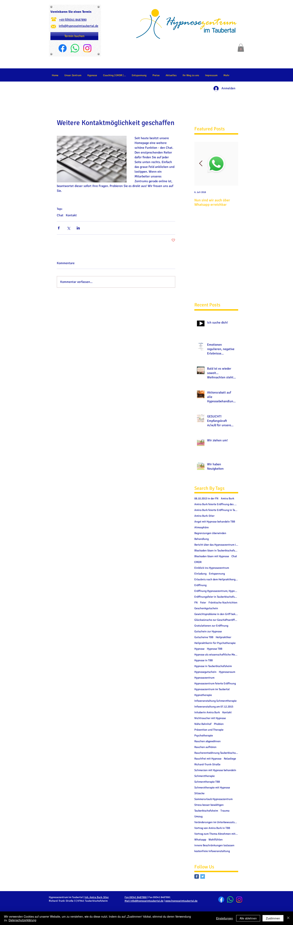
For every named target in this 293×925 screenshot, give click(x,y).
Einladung (200, 573)
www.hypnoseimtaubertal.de (181, 900)
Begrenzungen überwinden (210, 533)
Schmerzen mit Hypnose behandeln (215, 770)
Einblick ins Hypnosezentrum (211, 568)
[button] (240, 48)
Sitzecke (199, 793)
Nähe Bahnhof (202, 724)
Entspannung (217, 573)
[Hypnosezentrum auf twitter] (202, 876)
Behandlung (201, 539)
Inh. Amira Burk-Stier (97, 897)
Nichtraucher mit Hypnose (210, 718)
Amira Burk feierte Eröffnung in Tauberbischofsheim (216, 510)
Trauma (224, 810)
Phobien (219, 724)
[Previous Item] (201, 163)
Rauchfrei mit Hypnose (207, 758)
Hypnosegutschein (205, 672)
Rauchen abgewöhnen (207, 741)
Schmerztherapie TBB (207, 781)
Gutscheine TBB (203, 637)
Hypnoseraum (227, 672)
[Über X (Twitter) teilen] (68, 228)
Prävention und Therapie (208, 729)
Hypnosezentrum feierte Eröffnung (215, 683)
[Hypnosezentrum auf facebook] (196, 876)
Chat (60, 215)
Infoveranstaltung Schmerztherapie (215, 701)
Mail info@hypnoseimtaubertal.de (144, 900)
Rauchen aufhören (205, 747)
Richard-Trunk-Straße (207, 764)
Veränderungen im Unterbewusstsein (216, 822)
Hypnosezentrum (204, 677)
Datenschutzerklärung (22, 920)
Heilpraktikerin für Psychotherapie (215, 643)
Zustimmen (273, 918)
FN (196, 602)
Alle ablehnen (248, 918)
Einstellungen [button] (224, 918)
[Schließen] (288, 918)
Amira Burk (227, 498)
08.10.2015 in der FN (206, 498)
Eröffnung (200, 585)
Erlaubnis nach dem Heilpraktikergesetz (216, 579)
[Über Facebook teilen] (59, 228)
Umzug (198, 816)
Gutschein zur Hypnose (208, 631)
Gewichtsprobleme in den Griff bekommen (216, 614)
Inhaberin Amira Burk (207, 712)
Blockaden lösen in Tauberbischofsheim (216, 550)
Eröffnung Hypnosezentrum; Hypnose (216, 591)
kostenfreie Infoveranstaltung (212, 851)
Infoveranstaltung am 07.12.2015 (213, 706)
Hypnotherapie (203, 695)
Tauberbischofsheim (206, 810)
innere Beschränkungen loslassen (214, 845)
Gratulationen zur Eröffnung (211, 625)
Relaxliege (230, 758)
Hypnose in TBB (203, 660)
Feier (203, 602)
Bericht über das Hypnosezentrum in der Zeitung (216, 544)
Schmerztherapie (204, 776)
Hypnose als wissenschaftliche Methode (216, 654)
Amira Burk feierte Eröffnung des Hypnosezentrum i (216, 504)
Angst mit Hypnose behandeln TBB (214, 521)
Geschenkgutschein (206, 608)
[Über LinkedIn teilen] (78, 228)
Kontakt (71, 215)
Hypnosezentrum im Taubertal (212, 689)
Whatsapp (200, 839)
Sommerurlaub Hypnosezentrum (213, 799)
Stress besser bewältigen (209, 805)
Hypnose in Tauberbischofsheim (213, 666)
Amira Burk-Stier (204, 516)
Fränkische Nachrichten (222, 602)
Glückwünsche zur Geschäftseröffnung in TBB (216, 620)
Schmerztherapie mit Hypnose (212, 787)
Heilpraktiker (223, 637)
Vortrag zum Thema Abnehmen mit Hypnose (216, 833)
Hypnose (199, 648)
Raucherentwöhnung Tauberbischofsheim (216, 753)
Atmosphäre (201, 527)
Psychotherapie (203, 735)
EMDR (198, 562)
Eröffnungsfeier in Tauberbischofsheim (216, 596)
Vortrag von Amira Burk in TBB (212, 828)
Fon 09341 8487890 (136, 897)
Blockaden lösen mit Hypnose (211, 556)
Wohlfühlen (215, 839)
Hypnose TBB (214, 648)
